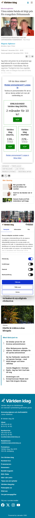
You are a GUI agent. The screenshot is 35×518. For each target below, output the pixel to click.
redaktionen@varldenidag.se (11, 443)
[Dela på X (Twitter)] (29, 56)
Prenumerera (6, 464)
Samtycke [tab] (6, 229)
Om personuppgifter (8, 494)
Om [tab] (29, 229)
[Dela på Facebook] (26, 56)
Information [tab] (17, 229)
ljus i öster (19, 169)
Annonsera (5, 467)
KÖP (17, 120)
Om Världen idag (7, 457)
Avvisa (17, 292)
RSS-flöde (5, 474)
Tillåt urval (17, 287)
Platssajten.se (6, 488)
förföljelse (16, 166)
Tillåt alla (17, 282)
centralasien (7, 169)
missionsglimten (24, 171)
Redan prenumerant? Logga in (17, 155)
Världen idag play (7, 484)
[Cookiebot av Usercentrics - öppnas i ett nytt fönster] (25, 225)
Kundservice (6, 461)
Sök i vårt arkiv (6, 477)
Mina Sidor (18, 158)
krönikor (5, 166)
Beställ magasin (7, 471)
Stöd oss (4, 491)
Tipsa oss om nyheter (9, 481)
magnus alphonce (9, 171)
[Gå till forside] (9, 2)
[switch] (30, 264)
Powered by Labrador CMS (17, 515)
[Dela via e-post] (32, 56)
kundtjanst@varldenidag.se (10, 437)
